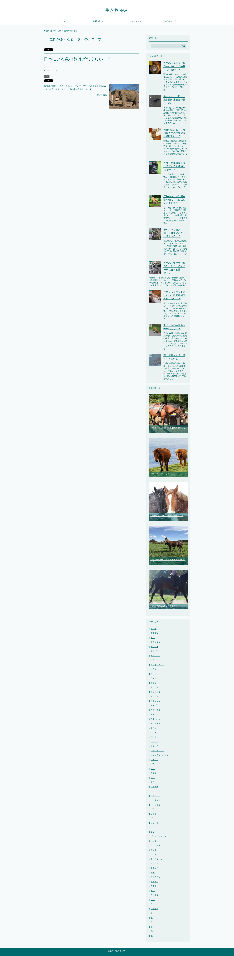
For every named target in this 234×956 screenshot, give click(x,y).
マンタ (153, 850)
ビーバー (154, 818)
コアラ (153, 728)
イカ (153, 660)
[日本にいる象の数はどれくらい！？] (124, 107)
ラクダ (153, 886)
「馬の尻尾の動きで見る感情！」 (164, 606)
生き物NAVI (117, 10)
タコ (153, 769)
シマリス (154, 746)
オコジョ (154, 687)
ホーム (62, 21)
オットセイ (155, 692)
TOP (53, 31)
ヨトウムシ (155, 877)
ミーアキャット (157, 859)
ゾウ (46, 76)
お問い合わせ (99, 21)
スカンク (154, 760)
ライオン (154, 882)
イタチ (153, 669)
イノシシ (154, 674)
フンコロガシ (156, 827)
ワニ (153, 904)
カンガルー (155, 723)
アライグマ (155, 642)
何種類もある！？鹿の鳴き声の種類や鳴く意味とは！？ (174, 133)
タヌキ (153, 773)
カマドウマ (155, 710)
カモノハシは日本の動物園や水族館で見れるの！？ (174, 99)
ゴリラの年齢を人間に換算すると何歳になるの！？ (174, 166)
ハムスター (155, 796)
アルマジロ (155, 656)
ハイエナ (154, 787)
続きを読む (102, 95)
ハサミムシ (155, 791)
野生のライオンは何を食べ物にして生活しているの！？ (174, 66)
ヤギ (153, 873)
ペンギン (154, 841)
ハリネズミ (155, 800)
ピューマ (154, 823)
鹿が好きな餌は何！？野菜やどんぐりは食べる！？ (174, 233)
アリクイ (154, 647)
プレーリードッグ (158, 836)
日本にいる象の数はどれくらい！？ (77, 59)
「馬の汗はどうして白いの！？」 (164, 474)
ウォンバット (156, 678)
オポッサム (155, 701)
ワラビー (154, 909)
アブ (153, 638)
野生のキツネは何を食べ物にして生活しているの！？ (174, 199)
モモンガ (154, 868)
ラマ (153, 891)
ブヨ (153, 832)
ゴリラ (153, 737)
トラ (153, 782)
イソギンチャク (157, 665)
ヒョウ (153, 814)
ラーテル (154, 895)
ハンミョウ (155, 805)
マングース (155, 845)
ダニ (153, 778)
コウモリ (154, 732)
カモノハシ (155, 719)
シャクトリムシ (157, 751)
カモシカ (154, 714)
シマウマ (154, 742)
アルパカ (154, 651)
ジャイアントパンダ (159, 755)
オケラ (153, 683)
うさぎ (153, 629)
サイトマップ (135, 21)
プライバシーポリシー (172, 21)
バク (153, 809)
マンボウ (154, 854)
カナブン (154, 705)
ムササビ (154, 863)
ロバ (153, 900)
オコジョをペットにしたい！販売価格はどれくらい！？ (174, 295)
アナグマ (154, 633)
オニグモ (154, 696)
